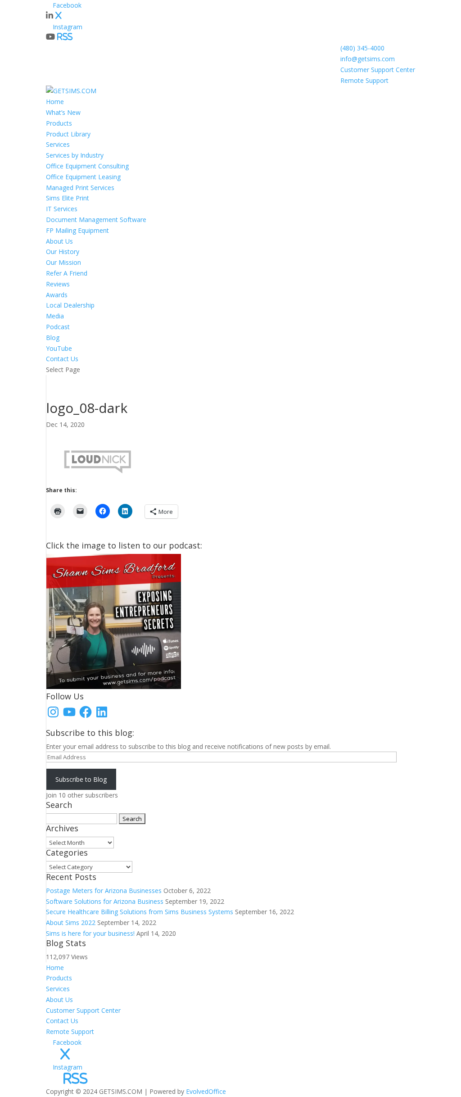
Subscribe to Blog (81, 779)
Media (55, 316)
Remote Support (364, 80)
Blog (52, 337)
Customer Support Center (377, 69)
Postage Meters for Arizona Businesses (104, 890)
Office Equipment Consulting (87, 166)
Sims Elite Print (67, 198)
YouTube (59, 348)
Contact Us (62, 358)
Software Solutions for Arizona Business (104, 901)
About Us (59, 241)
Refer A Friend (66, 273)
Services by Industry (75, 155)
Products (59, 123)
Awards (57, 294)
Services (58, 144)
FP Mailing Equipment (77, 230)
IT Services (61, 208)
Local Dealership (70, 305)
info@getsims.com (367, 58)
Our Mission (63, 262)
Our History (62, 251)
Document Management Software (96, 219)
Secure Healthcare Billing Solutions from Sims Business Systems (139, 911)
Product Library (68, 134)
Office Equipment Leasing (83, 176)
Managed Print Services (80, 187)
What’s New (63, 112)
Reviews (58, 284)
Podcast (58, 326)
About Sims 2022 (70, 922)
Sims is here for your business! (90, 933)
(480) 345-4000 (362, 48)
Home (55, 101)
